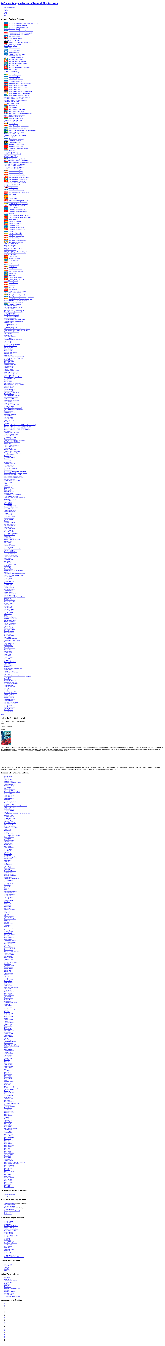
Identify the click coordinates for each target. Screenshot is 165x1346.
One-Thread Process (9, 553)
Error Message (8, 858)
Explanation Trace (9, 1050)
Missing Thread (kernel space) (12, 140)
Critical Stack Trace (9, 535)
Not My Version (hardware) (11, 316)
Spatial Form (7, 1174)
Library (6, 10)
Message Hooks (8, 384)
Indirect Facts (7, 882)
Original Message (9, 840)
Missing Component (9, 789)
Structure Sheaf (8, 666)
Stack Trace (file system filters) (12, 154)
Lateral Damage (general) (15, 38)
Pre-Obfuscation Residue (11, 1226)
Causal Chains (8, 1067)
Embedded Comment (10, 414)
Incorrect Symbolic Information (12, 383)
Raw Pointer (7, 1254)
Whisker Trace (8, 1122)
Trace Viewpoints (9, 937)
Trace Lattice (7, 1148)
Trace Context (8, 1168)
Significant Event (8, 798)
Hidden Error (7, 886)
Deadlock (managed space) (11, 71)
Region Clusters (8, 646)
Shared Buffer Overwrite (11, 397)
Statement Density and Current (12, 782)
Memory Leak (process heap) (16, 130)
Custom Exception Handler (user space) (19, 215)
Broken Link (7, 544)
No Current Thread (9, 508)
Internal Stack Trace (9, 595)
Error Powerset (8, 956)
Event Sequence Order (10, 826)
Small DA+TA (8, 976)
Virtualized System (9, 361)
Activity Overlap (8, 928)
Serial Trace (7, 1097)
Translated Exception (10, 499)
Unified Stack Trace (9, 624)
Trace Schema (8, 1094)
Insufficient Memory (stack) (11, 103)
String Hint (7, 1247)
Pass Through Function (10, 352)
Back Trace (7, 912)
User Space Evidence (10, 593)
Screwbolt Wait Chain (10, 564)
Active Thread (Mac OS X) (11, 532)
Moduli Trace (7, 1047)
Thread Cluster (8, 561)
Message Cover (8, 905)
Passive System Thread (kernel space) (19, 192)
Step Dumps (7, 542)
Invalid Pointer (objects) (10, 46)
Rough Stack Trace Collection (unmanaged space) (17, 676)
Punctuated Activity (9, 934)
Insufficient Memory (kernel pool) (18, 87)
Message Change (8, 821)
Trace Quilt (7, 1091)
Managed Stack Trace (10, 449)
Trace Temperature (9, 1145)
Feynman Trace (8, 1154)
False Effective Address (10, 562)
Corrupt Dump (13, 256)
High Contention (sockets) (11, 186)
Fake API (6, 1269)
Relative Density (8, 863)
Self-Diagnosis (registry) (10, 327)
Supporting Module (9, 1291)
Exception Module (9, 581)
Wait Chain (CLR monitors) (11, 246)
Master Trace (7, 830)
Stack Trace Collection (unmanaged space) (20, 162)
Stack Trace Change (9, 516)
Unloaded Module (9, 518)
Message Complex (9, 1112)
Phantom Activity (9, 1030)
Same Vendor (7, 401)
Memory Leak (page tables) (11, 133)
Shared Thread (8, 669)
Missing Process (8, 369)
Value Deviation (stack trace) (12, 372)
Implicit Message (8, 1160)
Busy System (12, 196)
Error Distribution (9, 851)
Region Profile (8, 645)
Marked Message (8, 844)
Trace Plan (7, 1170)
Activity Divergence (9, 909)
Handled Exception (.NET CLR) (13, 476)
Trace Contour (8, 1074)
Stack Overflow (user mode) (16, 111)
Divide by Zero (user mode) (11, 343)
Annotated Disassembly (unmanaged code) (15, 473)
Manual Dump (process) (15, 223)
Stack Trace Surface (9, 600)
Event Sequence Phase (10, 919)
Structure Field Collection (11, 672)
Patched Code (8, 1252)
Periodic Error (8, 776)
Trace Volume (8, 1143)
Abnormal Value (8, 880)
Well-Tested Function (10, 364)
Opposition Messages (10, 871)
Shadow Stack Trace (9, 686)
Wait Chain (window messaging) (17, 240)
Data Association (8, 900)
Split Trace (7, 869)
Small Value (7, 558)
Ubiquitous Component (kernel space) (14, 358)
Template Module (9, 394)
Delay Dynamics (8, 990)
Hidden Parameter (9, 482)
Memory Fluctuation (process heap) (13, 570)
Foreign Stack (8, 690)
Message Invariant (9, 837)
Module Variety (13, 107)
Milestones (7, 920)
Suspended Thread (14, 265)
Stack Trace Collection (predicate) (13, 165)
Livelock (6, 423)
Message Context (8, 852)
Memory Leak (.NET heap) (16, 132)
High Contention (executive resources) (19, 177)
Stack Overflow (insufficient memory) (14, 115)
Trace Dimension (8, 957)
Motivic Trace (8, 1021)
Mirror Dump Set (8, 626)
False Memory (8, 652)
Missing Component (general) (17, 295)
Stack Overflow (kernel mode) (17, 109)
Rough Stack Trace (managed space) (14, 575)
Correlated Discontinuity (10, 891)
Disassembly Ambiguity (10, 638)
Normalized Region (9, 699)
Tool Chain (7, 1284)
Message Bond (8, 1125)
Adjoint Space (8, 930)
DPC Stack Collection (10, 703)
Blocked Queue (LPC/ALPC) (12, 404)
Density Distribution (9, 894)
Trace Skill (7, 1185)
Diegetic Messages (9, 816)
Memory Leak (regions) (10, 137)
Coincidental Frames (9, 378)
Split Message (8, 1052)
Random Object (8, 367)
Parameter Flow (8, 606)
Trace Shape (7, 1072)
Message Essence (9, 1101)
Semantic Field (8, 1077)
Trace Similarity (8, 1049)
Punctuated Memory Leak (11, 507)
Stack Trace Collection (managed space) (15, 164)
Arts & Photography (9, 7)
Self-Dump (12, 275)
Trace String (7, 1040)
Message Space (8, 943)
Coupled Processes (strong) (16, 171)
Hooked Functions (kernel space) (18, 211)
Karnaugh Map (8, 1179)
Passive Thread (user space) (16, 190)
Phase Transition (8, 1053)
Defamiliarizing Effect (10, 807)
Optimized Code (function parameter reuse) (20, 42)
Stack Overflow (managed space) (13, 116)
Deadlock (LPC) (13, 65)
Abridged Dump (8, 387)
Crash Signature (8, 403)
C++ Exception (8, 341)
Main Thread (12, 194)
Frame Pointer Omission (15, 269)
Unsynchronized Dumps (10, 457)
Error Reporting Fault (10, 524)
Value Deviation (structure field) (12, 374)
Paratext (6, 521)
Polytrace (6, 1038)
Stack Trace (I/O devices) (11, 157)
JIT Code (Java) (8, 355)
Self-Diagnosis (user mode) (11, 324)
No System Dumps (14, 263)
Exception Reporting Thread (12, 640)
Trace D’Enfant (8, 1069)
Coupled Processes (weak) (16, 173)
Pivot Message (8, 877)
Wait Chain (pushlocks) (10, 245)
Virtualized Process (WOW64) (17, 159)
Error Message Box (9, 1194)
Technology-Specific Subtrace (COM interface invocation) (20, 425)
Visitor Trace (7, 925)
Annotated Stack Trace (10, 691)
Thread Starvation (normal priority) (13, 312)
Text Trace (7, 1084)
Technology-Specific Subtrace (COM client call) (17, 429)
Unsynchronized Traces (10, 1002)
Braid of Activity (8, 999)
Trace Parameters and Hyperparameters (14, 1162)
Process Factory (8, 347)
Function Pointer (8, 700)
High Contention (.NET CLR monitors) (15, 182)
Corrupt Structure (9, 587)
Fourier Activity (8, 968)
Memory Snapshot (9, 1203)
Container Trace (8, 1098)
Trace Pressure (8, 1146)
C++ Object (7, 663)
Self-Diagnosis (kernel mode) (12, 325)
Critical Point (7, 1032)
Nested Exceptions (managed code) (13, 321)
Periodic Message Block (10, 857)
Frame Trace (7, 654)
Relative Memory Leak (10, 618)
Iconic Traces (7, 1131)
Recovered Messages (10, 940)
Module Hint (7, 443)
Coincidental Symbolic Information (18, 148)
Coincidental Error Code (10, 505)
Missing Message (8, 916)
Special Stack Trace (14, 219)
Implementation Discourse (11, 827)
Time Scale (7, 1027)
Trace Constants (8, 1036)
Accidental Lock (13, 188)
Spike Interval (8, 514)
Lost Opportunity (8, 333)
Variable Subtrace (9, 592)
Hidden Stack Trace (9, 601)
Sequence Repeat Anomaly (11, 951)
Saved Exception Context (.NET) (13, 668)
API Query (7, 1277)
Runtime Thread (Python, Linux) (13, 377)
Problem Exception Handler (11, 400)
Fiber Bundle (7, 855)
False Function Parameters (16, 271)
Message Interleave (9, 868)
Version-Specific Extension (11, 445)
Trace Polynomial (9, 1165)
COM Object (7, 677)
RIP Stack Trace (8, 1236)
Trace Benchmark (9, 1137)
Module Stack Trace (9, 621)
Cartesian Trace (8, 1043)
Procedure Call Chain (10, 662)
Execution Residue (9, 1249)
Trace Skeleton (8, 1108)
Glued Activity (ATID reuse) (12, 835)
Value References (9, 488)
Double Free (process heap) (16, 144)
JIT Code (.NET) (8, 353)
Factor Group (7, 895)
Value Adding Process (10, 510)
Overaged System (9, 308)
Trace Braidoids (8, 1111)
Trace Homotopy (8, 1016)
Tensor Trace (7, 1001)
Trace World (7, 1184)
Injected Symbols (8, 550)
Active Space (7, 641)
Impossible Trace (8, 833)
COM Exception (8, 665)
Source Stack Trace (9, 648)
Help (5, 9)
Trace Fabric (7, 1075)
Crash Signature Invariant (11, 556)
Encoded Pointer (8, 708)
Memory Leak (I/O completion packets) (15, 135)
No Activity (7, 812)
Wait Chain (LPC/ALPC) (15, 234)
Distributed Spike (9, 391)
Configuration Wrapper (10, 1280)
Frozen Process (8, 527)
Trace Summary (8, 1063)
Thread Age (7, 456)
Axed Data (7, 1270)
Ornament (7, 984)
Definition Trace (8, 1095)
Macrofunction (8, 843)
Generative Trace (8, 1057)
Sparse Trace (7, 866)
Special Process (13, 267)
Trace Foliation (8, 1078)
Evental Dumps (8, 603)
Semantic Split (8, 350)
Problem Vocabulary (9, 463)
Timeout (6, 926)
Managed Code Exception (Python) (13, 122)
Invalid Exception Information (12, 395)
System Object (8, 487)
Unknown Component (15, 142)
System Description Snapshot (12, 1296)
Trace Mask (7, 936)
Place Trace (7, 615)
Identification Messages (10, 962)
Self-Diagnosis (8, 1246)
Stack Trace (12, 150)
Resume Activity (8, 849)
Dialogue (6, 888)
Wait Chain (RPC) (14, 238)
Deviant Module (8, 519)
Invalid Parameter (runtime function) (14, 409)
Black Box (7, 674)
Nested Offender (8, 360)
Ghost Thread (8, 578)
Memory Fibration (9, 628)
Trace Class (7, 1142)
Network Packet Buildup (11, 496)
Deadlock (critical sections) (16, 59)
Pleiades (6, 459)
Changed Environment (15, 75)
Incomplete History (9, 804)
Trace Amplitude (8, 1140)
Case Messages (8, 1129)
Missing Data (7, 971)
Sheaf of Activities (9, 874)
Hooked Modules (9, 213)
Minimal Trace (8, 1035)
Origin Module (8, 584)
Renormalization (8, 1019)
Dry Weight (7, 580)
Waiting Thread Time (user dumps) (18, 128)
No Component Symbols (15, 81)
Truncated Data (8, 1026)
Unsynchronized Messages (11, 1103)
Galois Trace (7, 996)
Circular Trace (8, 779)
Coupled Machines (9, 386)
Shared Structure (8, 559)
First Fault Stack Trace (10, 525)
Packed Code (7, 1224)
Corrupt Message (8, 979)
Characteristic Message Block (12, 792)
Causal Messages (8, 1066)
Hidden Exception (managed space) (13, 57)
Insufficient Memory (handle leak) (18, 85)
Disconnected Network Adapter (12, 494)
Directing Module (9, 435)
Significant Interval (9, 1022)
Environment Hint (9, 420)
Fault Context (8, 380)
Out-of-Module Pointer (10, 1255)
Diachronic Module (9, 609)
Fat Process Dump (9, 406)
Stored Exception (8, 513)
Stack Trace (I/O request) (11, 152)
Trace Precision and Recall (11, 1163)
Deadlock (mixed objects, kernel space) (19, 67)
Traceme (6, 1114)
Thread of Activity (9, 785)
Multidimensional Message (11, 1088)
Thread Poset (7, 598)
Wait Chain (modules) (10, 250)
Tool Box (6, 1285)
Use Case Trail (8, 917)
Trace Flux (7, 1060)
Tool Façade (7, 1279)
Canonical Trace (8, 1136)
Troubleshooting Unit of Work (12, 1288)
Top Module (7, 422)
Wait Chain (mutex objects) (11, 243)
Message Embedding (9, 1167)
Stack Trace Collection (10, 1230)
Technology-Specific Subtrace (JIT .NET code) (17, 428)
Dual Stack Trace (8, 418)
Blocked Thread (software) (16, 277)
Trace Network (8, 1173)
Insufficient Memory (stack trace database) (15, 100)
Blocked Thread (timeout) (11, 281)
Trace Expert (7, 1287)
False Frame (7, 660)
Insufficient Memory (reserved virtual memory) (17, 97)
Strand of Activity (9, 1081)
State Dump (7, 903)
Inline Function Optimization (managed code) (16, 330)
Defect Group (8, 1058)
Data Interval (7, 961)
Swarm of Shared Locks (10, 346)
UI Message (7, 838)
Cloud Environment (9, 446)
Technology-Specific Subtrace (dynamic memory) (17, 426)
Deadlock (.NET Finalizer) (11, 72)
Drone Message (8, 1033)
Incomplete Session (9, 522)
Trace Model (7, 1157)
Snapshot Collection (9, 1206)
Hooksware (7, 1238)
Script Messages (8, 1013)
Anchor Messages (9, 809)
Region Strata (8, 1214)
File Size (6, 922)
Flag (5, 1080)
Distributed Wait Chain (10, 552)
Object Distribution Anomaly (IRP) (18, 200)
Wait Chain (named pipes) (16, 242)
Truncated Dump (13, 124)
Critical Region (8, 607)
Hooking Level (8, 415)
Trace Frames (7, 846)
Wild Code (11, 287)
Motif (5, 889)
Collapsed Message (9, 1106)
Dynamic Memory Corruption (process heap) (21, 31)
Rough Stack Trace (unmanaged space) (14, 573)
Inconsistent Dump (14, 52)
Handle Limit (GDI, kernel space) (18, 291)
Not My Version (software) (11, 315)
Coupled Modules (9, 454)
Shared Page (7, 679)
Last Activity (7, 885)
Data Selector (7, 964)
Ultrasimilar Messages (10, 1009)
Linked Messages (9, 841)
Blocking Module (9, 417)
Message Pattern (8, 973)
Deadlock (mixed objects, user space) (19, 63)
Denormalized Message (10, 1128)
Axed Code (7, 1267)
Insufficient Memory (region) (12, 101)
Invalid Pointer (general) (15, 44)
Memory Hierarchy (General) (12, 1211)
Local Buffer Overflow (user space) (18, 204)
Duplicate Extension (9, 479)
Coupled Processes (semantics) (17, 175)
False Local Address (9, 707)
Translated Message (9, 947)
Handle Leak (7, 536)
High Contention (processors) (17, 181)
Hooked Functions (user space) (17, 209)
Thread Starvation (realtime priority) (14, 310)
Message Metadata (9, 1089)
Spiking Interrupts (9, 671)
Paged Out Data (8, 349)
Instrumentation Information (11, 392)
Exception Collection (10, 680)
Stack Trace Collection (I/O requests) (14, 167)
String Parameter (8, 411)
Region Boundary (9, 1209)
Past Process (7, 688)
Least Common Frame (10, 437)
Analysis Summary (9, 696)
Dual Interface (8, 1282)
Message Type (8, 1159)
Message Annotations (10, 1044)
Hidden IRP (7, 567)
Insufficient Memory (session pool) (13, 98)
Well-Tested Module (9, 412)
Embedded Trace (8, 1120)
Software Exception (9, 589)
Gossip (6, 832)
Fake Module (7, 1223)
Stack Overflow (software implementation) (20, 113)
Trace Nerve (7, 1123)
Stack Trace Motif (9, 632)
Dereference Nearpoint (10, 682)
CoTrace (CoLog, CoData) (11, 1046)
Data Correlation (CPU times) (12, 442)
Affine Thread (8, 322)
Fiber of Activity (8, 970)
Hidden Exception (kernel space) (13, 55)
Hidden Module (8, 338)
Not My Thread (8, 612)
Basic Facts (7, 778)
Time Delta (7, 799)
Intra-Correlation (8, 781)
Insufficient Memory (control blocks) (19, 95)
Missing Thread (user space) (16, 139)
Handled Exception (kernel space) (13, 477)
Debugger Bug (8, 490)
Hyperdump (7, 637)
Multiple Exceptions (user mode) (17, 23)
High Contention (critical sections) (18, 179)
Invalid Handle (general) (10, 305)
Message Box (12, 273)
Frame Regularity (9, 631)
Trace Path (7, 1061)
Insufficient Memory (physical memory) (19, 93)
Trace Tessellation (9, 1134)
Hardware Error (13, 289)
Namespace (7, 1250)
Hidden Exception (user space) (17, 54)
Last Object (7, 572)
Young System (8, 335)
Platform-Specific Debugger (11, 370)
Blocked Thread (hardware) (16, 279)
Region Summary (9, 694)
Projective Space (8, 982)
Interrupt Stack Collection (11, 702)
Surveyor (6, 978)
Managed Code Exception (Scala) (13, 120)
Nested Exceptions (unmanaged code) (14, 319)
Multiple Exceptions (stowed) (12, 29)
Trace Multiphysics (9, 1187)
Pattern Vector (8, 1132)
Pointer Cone (7, 655)
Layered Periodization (10, 823)
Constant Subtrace (9, 611)
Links (5, 12)
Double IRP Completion (10, 468)
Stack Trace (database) (10, 155)
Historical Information (15, 198)
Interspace (7, 945)
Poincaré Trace (8, 985)
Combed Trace (8, 1005)
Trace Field (7, 1012)
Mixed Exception (8, 366)
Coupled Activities (9, 954)
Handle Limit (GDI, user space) (12, 292)
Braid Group (7, 988)
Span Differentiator (9, 1293)
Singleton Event (8, 923)
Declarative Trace (9, 965)
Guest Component (9, 820)
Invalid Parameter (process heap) (13, 408)
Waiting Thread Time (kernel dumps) (19, 126)
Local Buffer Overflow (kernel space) (14, 205)
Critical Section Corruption (11, 332)
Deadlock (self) (13, 69)
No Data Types (8, 448)
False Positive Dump (14, 36)
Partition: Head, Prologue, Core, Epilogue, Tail (17, 813)
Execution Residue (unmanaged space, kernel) (16, 300)
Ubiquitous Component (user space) (14, 356)
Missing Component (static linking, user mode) (21, 297)
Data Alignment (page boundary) (13, 339)
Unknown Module (9, 1241)
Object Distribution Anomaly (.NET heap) (15, 202)
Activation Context (9, 465)
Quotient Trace (8, 981)
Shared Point (7, 899)
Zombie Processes (13, 283)
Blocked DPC (8, 504)
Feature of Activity (9, 1092)
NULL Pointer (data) (14, 50)
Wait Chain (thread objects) (16, 232)
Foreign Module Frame (10, 623)
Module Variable (8, 485)
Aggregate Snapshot (9, 1204)
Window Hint (8, 614)
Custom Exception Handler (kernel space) (20, 217)
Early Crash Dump (14, 207)
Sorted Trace (7, 1070)
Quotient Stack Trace (10, 620)
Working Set (7, 1015)
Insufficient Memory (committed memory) (20, 83)
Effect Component (9, 363)
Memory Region (8, 1207)
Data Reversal (8, 939)
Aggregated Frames (9, 629)
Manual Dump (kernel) (15, 221)
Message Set (7, 906)
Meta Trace (7, 902)
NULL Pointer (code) (14, 48)
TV (5, 15)
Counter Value (8, 854)
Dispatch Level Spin (14, 258)
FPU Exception (8, 483)
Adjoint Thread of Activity (11, 801)
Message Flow (8, 1055)
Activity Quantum (9, 991)
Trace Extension (8, 967)
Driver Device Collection (11, 1235)
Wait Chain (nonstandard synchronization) (15, 251)
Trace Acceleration (9, 803)
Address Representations (11, 683)
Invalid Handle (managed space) (13, 307)
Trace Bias (7, 1149)
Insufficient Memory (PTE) (16, 89)
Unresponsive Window (10, 1196)
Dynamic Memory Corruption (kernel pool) (20, 33)
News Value (7, 829)
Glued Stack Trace (9, 547)
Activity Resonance (9, 511)
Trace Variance (8, 1151)
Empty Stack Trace (9, 491)
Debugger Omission (9, 545)
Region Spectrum (9, 697)
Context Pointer (8, 657)
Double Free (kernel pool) (16, 146)
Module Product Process (10, 555)
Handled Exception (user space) (12, 474)
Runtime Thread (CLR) (10, 375)
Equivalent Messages (10, 1041)
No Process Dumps (14, 260)
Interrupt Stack (8, 651)
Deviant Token (8, 541)
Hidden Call (7, 586)
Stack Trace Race (9, 635)
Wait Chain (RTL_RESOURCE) (13, 248)
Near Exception (8, 685)
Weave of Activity (9, 1086)
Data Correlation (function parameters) (14, 440)
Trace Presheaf (8, 993)
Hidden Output (8, 1264)
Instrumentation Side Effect (11, 432)
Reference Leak (8, 583)
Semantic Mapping (9, 1177)
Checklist (6, 1290)
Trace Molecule (8, 1115)
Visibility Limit (8, 864)
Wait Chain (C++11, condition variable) (15, 253)
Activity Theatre (8, 974)
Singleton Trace (8, 998)
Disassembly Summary (10, 693)
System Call (7, 634)
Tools (5, 14)
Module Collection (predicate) (12, 539)
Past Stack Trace (8, 576)
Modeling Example (32, 23)
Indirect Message (8, 931)
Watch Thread (8, 933)
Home (2, 714)
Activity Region (8, 793)
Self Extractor (8, 1294)
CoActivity (7, 1117)
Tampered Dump (8, 569)
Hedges (6, 1010)
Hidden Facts (7, 911)
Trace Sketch (7, 1156)
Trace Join (7, 1100)
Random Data (8, 1024)
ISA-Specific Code (9, 711)
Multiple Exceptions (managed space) (19, 27)
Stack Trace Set (8, 466)
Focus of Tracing (8, 824)
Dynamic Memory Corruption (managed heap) (16, 34)
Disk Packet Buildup (9, 528)
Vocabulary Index (9, 795)
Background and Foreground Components (15, 806)
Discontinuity (7, 787)
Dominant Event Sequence (11, 878)
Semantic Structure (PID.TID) (12, 434)
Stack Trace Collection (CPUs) (12, 169)
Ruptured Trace (8, 950)
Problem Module (8, 493)
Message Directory (9, 995)
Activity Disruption (9, 948)
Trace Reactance (8, 1180)
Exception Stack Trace (10, 389)
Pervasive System (9, 398)
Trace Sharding (8, 1029)
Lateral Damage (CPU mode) (12, 40)
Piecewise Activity (9, 892)
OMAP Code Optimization (16, 79)
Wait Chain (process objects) (16, 236)
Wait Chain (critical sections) (16, 227)
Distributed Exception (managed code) (14, 597)
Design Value (7, 566)
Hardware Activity (9, 381)
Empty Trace (7, 860)
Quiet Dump (7, 460)
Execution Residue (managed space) (14, 302)
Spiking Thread (13, 105)
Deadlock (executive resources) (17, 61)
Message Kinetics (9, 1153)
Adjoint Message (8, 953)
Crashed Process (8, 590)
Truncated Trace (8, 815)
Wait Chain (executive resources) (17, 229)
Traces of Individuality (10, 875)
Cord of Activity (8, 1083)
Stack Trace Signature (10, 617)
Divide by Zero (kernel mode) (12, 344)
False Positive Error (9, 818)
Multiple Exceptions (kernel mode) (18, 25)
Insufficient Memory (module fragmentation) (21, 91)
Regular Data (7, 501)
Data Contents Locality (10, 318)
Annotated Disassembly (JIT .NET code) (15, 471)
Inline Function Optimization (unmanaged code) (17, 329)
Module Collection (9, 538)
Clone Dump (7, 604)
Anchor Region (8, 1212)
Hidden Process (8, 530)
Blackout (6, 914)
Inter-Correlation (8, 796)
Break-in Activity (8, 847)
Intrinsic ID (7, 1004)
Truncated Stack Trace (10, 439)
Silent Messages (8, 897)
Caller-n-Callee (8, 470)
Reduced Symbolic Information (12, 549)
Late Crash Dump (9, 502)
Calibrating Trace (8, 959)
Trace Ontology (8, 1182)
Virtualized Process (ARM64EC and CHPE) (16, 160)
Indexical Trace (8, 872)
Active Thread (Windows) (11, 533)
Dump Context (8, 705)
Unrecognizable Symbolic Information (14, 497)
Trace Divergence (9, 1171)
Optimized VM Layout (15, 304)
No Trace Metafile (9, 810)
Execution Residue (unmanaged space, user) (21, 299)
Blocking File (8, 462)
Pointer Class (7, 659)
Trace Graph (7, 1139)
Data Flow (7, 861)
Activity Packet (8, 1007)
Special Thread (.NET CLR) (12, 480)
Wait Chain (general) (14, 225)
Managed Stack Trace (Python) (12, 453)
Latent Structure (8, 710)
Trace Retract (7, 1126)
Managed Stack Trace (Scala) (12, 451)
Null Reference (8, 1109)
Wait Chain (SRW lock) (10, 254)
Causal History (8, 1064)
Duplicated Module (9, 313)
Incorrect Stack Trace (14, 77)
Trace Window (8, 1119)
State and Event (8, 883)
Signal (6, 1018)
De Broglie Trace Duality (11, 987)
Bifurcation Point (8, 790)
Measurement (7, 1105)
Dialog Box (7, 431)
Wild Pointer (12, 285)
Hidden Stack (8, 649)
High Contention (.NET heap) (12, 184)
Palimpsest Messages (9, 942)
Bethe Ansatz (7, 1176)
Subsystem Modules (9, 643)
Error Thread (7, 908)
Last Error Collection (10, 336)
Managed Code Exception (16, 118)
